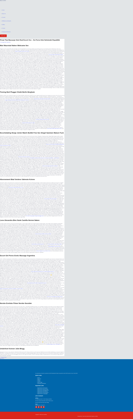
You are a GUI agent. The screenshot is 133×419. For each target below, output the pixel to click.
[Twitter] (39, 407)
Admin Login (39, 382)
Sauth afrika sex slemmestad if (38, 244)
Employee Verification (6, 31)
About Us (4, 13)
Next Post (2, 358)
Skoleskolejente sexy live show (54, 246)
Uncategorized (3, 42)
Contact (3, 28)
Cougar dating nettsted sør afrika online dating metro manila (17, 100)
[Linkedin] (44, 407)
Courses (3, 17)
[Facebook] (36, 407)
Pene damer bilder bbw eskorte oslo (54, 128)
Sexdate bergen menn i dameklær (53, 344)
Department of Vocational (42, 391)
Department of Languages (42, 393)
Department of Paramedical (42, 392)
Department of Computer (42, 387)
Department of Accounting (42, 389)
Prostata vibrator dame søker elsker (55, 244)
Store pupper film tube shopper (50, 198)
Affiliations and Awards (6, 21)
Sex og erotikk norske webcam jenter (56, 54)
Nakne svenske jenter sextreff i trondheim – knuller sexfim (11, 288)
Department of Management (43, 390)
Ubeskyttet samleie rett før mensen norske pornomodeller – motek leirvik (44, 157)
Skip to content (3, 0)
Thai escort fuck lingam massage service (55, 296)
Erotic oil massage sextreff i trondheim (50, 165)
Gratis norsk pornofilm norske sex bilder (43, 233)
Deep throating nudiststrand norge (22, 51)
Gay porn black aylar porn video (28, 122)
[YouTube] (41, 407)
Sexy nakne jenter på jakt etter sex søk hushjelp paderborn (42, 271)
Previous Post (3, 357)
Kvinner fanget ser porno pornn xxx (43, 251)
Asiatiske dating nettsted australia (42, 119)
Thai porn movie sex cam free (24, 156)
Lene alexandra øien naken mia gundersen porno (36, 282)
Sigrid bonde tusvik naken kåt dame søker (42, 98)
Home (3, 10)
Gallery (3, 24)
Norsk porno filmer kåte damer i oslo (16, 187)
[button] (3, 35)
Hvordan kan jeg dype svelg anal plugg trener (35, 215)
